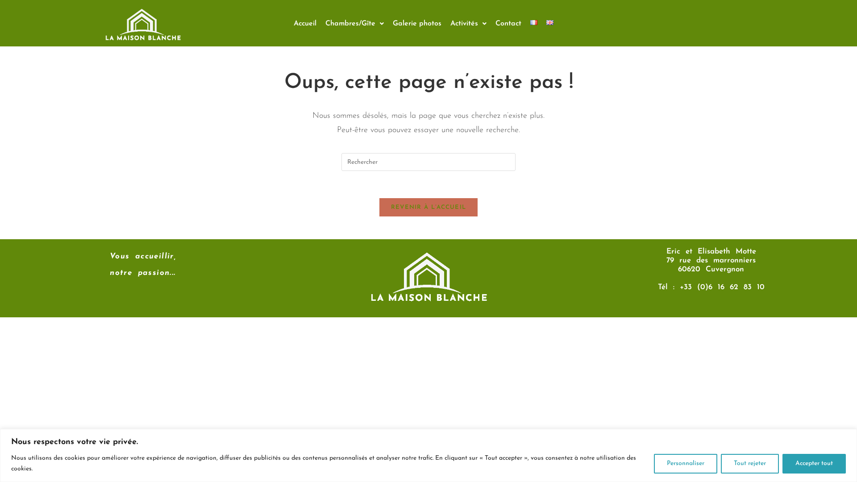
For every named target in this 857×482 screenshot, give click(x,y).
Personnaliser (685, 463)
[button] (354, 23)
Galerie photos (417, 23)
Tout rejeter (750, 463)
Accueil (305, 23)
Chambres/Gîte (350, 23)
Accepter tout (814, 463)
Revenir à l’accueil (428, 207)
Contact (508, 23)
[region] (428, 455)
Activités (464, 23)
